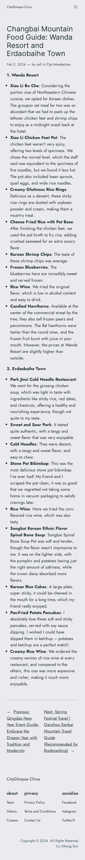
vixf (38, 64)
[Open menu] (75, 7)
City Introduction (58, 64)
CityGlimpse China (19, 7)
